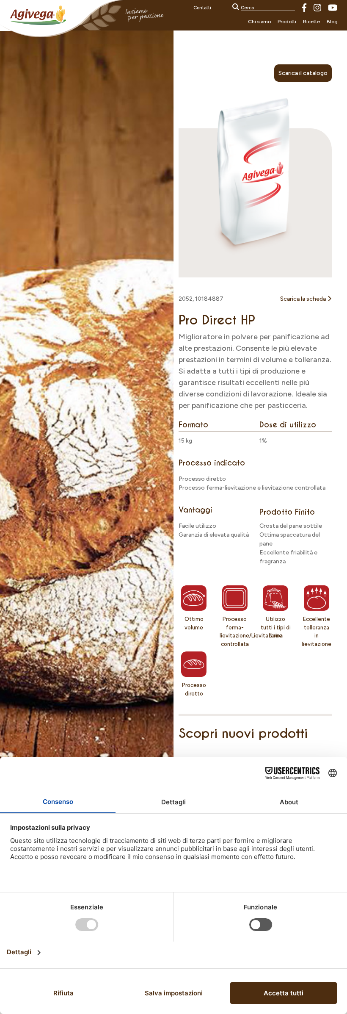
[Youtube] (333, 7)
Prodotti (287, 22)
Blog (332, 22)
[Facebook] (304, 7)
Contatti (202, 8)
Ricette (311, 22)
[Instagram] (317, 7)
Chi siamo (259, 22)
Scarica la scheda (303, 298)
